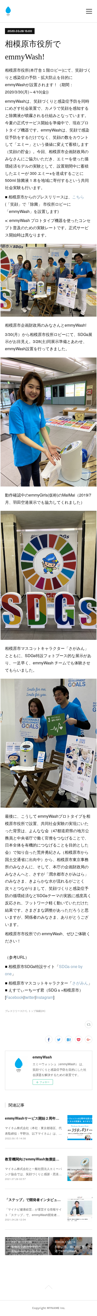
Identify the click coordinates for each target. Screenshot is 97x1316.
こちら (78, 197)
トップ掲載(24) (36, 1011)
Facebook (14, 997)
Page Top (48, 1288)
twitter (29, 997)
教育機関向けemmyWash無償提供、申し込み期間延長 (48, 1158)
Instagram (44, 997)
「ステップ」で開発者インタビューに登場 (38, 1199)
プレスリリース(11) (16, 1011)
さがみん (80, 983)
